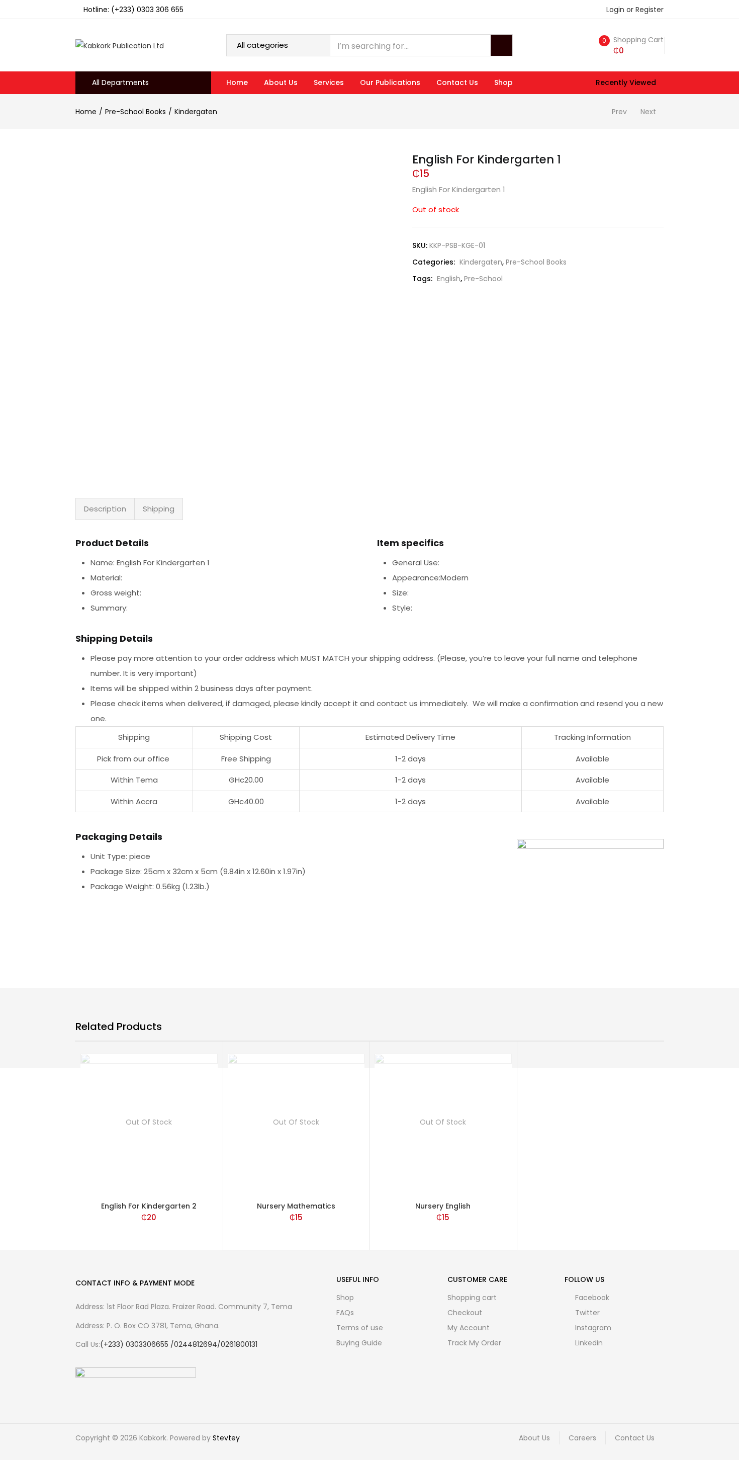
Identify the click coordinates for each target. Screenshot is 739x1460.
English (448, 279)
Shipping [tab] (158, 508)
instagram (592, 1328)
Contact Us (457, 82)
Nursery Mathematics (296, 1206)
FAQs (345, 1313)
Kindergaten (195, 112)
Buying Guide (359, 1343)
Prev (619, 112)
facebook (591, 1298)
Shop (503, 82)
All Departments (120, 82)
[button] (629, 45)
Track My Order (474, 1343)
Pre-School (483, 279)
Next (648, 112)
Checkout (464, 1313)
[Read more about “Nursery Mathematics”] (358, 1156)
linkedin (588, 1343)
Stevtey (226, 1438)
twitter (586, 1313)
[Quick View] (211, 1179)
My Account (468, 1328)
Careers (582, 1438)
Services (329, 82)
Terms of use (359, 1328)
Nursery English (443, 1206)
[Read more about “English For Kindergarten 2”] (211, 1156)
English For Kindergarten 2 (149, 1206)
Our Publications (390, 82)
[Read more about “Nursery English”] (505, 1156)
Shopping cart (472, 1298)
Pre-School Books (135, 112)
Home (237, 82)
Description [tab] (105, 508)
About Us (281, 82)
